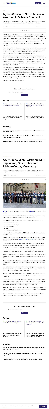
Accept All (43, 406)
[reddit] (26, 30)
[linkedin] (22, 30)
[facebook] (20, 30)
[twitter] (24, 30)
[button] (4, 3)
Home (4, 10)
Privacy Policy (5, 406)
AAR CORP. (6, 211)
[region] (24, 406)
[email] (28, 30)
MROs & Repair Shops (7, 156)
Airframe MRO (32, 211)
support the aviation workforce (26, 239)
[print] (45, 30)
